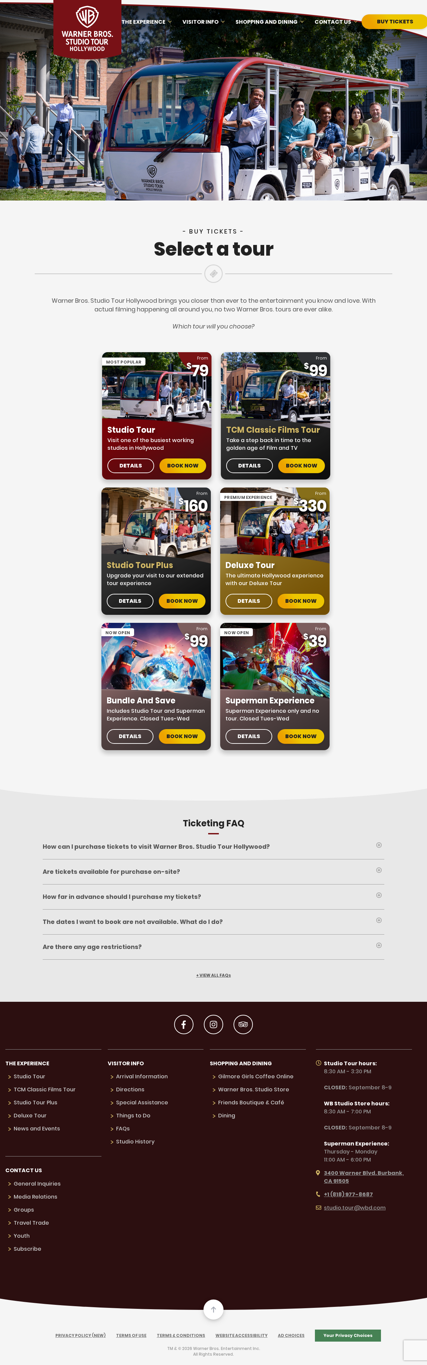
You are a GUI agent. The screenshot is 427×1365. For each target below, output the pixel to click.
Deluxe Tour (30, 1115)
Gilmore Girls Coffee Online (256, 1076)
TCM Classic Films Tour (45, 1089)
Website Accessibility (242, 1335)
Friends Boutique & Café (251, 1102)
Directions (130, 1089)
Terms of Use (131, 1335)
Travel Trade (31, 1223)
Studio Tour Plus (35, 1102)
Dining (226, 1115)
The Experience (143, 22)
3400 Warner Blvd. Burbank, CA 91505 (364, 1177)
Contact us (333, 22)
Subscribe (27, 1249)
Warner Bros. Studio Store (253, 1089)
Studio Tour (29, 1076)
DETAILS (130, 465)
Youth (22, 1236)
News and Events (37, 1128)
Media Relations (35, 1197)
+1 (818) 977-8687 (348, 1194)
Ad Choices (291, 1335)
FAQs (123, 1128)
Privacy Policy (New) (80, 1335)
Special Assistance (142, 1102)
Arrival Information (142, 1076)
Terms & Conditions (181, 1335)
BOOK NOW (182, 465)
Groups (24, 1210)
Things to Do (133, 1115)
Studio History (135, 1141)
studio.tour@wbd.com (355, 1208)
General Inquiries (37, 1184)
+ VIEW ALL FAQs (213, 975)
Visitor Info (200, 22)
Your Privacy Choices (348, 1335)
